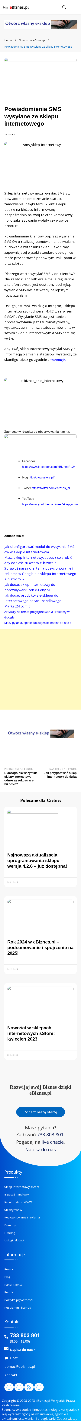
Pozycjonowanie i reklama (22, 1217)
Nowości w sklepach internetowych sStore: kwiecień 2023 (31, 1033)
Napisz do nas (40, 1149)
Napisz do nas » (23, 1350)
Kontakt (10, 1375)
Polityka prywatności (18, 1300)
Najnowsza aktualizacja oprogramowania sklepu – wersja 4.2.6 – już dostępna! (37, 860)
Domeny (10, 1225)
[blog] (29, 1387)
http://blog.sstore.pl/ (41, 477)
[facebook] (9, 1387)
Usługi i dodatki (14, 1240)
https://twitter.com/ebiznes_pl (51, 488)
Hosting (9, 1233)
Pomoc (9, 1269)
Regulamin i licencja (17, 1307)
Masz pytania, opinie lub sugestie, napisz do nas (37, 622)
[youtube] (39, 1387)
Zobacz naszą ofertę (40, 1112)
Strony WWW (13, 1210)
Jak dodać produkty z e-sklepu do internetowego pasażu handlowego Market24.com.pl (32, 600)
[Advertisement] (40, 669)
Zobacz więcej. (67, 1419)
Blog (7, 1277)
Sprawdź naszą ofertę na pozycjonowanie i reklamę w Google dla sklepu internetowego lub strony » (40, 573)
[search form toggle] (64, 7)
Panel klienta (13, 1284)
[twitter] (19, 1387)
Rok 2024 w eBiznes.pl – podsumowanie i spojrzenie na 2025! (40, 947)
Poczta (8, 1292)
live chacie (53, 1142)
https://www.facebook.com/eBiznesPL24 (49, 466)
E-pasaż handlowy (16, 1194)
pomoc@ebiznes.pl (19, 1366)
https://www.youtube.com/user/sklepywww (50, 504)
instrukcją (57, 360)
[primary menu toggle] (76, 7)
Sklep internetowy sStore (22, 1187)
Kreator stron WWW (18, 1202)
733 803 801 (50, 1134)
